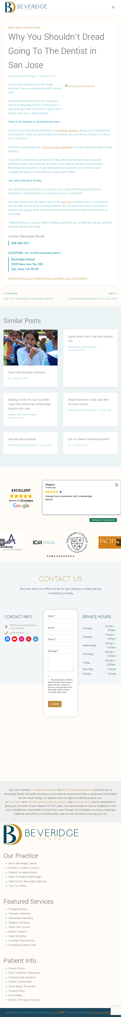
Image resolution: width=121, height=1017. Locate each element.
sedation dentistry (68, 130)
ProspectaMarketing (104, 1012)
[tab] (47, 556)
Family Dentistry (18, 909)
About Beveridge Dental (22, 863)
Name (51, 616)
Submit (55, 704)
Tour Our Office (17, 885)
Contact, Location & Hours (24, 867)
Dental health (15, 28)
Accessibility (15, 995)
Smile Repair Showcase (22, 986)
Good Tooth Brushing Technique (26, 372)
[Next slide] (118, 542)
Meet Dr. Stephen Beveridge (25, 876)
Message (53, 651)
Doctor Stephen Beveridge (57, 147)
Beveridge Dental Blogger (23, 76)
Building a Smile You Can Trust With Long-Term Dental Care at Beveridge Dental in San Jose (29, 404)
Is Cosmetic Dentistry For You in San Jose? (92, 296)
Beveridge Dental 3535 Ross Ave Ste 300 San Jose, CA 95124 (27, 264)
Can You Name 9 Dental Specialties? (89, 439)
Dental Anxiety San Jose (23, 278)
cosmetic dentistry (37, 801)
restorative (15, 801)
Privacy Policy (17, 990)
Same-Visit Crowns (19, 926)
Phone (52, 639)
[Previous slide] (2, 542)
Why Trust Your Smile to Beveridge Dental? (28, 296)
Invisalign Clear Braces (22, 940)
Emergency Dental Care (22, 944)
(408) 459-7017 (17, 632)
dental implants (58, 801)
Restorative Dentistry (21, 918)
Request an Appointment (23, 872)
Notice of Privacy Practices (24, 999)
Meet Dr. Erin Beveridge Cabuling (27, 881)
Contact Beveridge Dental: (26, 236)
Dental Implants (18, 931)
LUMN (56, 1012)
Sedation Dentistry (19, 922)
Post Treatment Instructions (25, 972)
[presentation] (31, 348)
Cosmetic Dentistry (19, 913)
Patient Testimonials (20, 981)
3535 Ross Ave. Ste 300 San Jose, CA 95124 (23, 627)
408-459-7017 (20, 243)
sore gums (67, 201)
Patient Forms (17, 968)
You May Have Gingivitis (22, 439)
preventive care (48, 278)
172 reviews (26, 500)
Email (51, 627)
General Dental (32, 28)
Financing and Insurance (22, 977)
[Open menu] (113, 7)
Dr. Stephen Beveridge (43, 789)
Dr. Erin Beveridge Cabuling (77, 789)
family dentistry (82, 801)
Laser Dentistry (17, 935)
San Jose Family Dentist (72, 278)
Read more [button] (50, 510)
